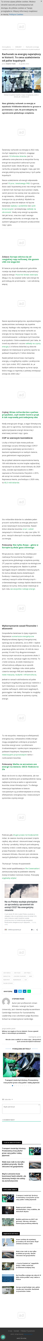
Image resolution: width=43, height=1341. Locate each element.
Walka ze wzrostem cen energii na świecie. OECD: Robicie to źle (20, 767)
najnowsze (6, 979)
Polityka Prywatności (28, 1331)
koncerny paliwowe (20, 976)
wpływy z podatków (19, 206)
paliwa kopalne (8, 983)
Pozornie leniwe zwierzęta (27, 274)
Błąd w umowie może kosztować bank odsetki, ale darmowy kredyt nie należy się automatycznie (14, 1177)
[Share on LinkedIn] (24, 991)
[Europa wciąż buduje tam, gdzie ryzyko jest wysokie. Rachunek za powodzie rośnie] (8, 1290)
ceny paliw (17, 973)
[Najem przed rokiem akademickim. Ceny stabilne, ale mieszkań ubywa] (8, 1210)
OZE (25, 979)
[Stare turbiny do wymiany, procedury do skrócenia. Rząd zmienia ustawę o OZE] (8, 1242)
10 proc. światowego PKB (19, 183)
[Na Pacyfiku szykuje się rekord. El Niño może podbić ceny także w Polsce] (8, 1278)
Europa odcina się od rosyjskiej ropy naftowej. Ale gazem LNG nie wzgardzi (20, 259)
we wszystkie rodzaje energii (22, 589)
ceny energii (7, 973)
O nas (10, 1331)
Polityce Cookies (16, 14)
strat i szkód (28, 529)
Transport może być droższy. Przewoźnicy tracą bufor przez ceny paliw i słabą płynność (14, 1152)
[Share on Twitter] (20, 991)
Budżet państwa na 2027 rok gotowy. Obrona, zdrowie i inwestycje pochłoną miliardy (27, 1221)
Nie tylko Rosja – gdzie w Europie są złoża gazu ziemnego (20, 546)
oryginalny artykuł (9, 878)
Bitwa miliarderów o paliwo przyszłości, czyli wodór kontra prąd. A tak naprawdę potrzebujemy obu (20, 415)
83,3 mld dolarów (11, 482)
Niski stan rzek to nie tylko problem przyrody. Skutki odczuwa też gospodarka (13, 1164)
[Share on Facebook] (15, 991)
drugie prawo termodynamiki (25, 835)
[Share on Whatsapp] (29, 991)
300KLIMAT (18, 47)
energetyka (6, 976)
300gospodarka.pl (28, 1334)
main (30, 976)
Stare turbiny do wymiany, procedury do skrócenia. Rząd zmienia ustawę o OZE (27, 1241)
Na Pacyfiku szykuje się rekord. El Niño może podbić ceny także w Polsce (28, 1277)
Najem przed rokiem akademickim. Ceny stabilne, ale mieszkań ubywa (28, 1209)
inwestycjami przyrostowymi (14, 754)
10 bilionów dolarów (17, 156)
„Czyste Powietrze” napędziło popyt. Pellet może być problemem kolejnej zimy (27, 1265)
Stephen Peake (11, 64)
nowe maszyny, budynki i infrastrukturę (19, 674)
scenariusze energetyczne (23, 636)
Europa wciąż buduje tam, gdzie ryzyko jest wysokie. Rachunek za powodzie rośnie (28, 1289)
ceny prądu (27, 973)
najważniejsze (17, 979)
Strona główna (6, 47)
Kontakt (16, 1331)
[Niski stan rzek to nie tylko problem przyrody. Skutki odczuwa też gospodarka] (35, 1165)
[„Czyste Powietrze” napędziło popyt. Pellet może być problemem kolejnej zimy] (8, 1266)
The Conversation (32, 868)
